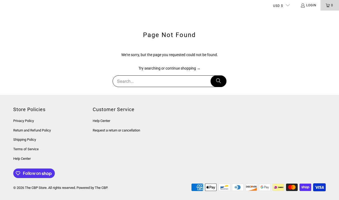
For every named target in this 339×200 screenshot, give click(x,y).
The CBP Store (36, 188)
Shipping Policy (24, 140)
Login (311, 5)
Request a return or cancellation (116, 130)
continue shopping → (183, 68)
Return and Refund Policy (32, 130)
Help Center (22, 159)
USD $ (278, 6)
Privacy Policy (23, 121)
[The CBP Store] (25, 16)
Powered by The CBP (92, 188)
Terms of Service (26, 149)
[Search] (218, 81)
